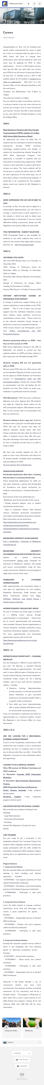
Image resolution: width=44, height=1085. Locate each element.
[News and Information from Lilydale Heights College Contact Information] (28, 3)
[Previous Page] (34, 4)
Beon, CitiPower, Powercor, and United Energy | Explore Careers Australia (22, 598)
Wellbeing (29, 1031)
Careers (10, 1042)
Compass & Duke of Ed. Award (11, 1031)
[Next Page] (40, 4)
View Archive (23, 1059)
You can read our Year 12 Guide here (17, 464)
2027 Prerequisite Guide (24, 244)
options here (22, 560)
